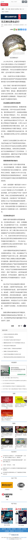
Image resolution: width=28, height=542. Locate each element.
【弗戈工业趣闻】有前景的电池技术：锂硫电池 (21, 447)
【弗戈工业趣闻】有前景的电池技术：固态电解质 (7, 447)
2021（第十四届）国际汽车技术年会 (10, 377)
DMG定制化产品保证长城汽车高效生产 (12, 340)
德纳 (9, 9)
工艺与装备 (21, 525)
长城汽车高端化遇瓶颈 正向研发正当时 (12, 354)
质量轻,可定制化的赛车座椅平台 (11, 351)
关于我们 (9, 529)
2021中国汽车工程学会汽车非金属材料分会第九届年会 (14, 380)
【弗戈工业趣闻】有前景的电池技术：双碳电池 (21, 435)
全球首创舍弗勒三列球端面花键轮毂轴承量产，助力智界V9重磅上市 (14, 460)
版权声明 (4, 529)
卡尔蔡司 (6, 11)
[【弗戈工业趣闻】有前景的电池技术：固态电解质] (7, 441)
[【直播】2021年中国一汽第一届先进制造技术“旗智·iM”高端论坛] (7, 413)
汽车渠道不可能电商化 (9, 337)
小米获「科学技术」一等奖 (9, 464)
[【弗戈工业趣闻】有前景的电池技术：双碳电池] (21, 429)
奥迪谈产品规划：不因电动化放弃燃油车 (13, 348)
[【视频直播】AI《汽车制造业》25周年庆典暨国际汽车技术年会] (21, 399)
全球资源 (24, 529)
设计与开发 (7, 525)
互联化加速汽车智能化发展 (10, 345)
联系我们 (14, 529)
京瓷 (3, 11)
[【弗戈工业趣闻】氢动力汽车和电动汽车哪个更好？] (7, 429)
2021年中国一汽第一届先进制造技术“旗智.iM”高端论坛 (14, 388)
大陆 (6, 9)
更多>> (2, 393)
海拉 (21, 9)
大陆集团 (7, 489)
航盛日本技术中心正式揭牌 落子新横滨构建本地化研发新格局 (14, 469)
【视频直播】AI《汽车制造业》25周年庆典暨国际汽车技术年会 (21, 405)
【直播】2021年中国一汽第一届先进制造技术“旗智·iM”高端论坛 (7, 418)
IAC (23, 9)
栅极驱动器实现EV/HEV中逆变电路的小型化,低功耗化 (15, 342)
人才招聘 (19, 529)
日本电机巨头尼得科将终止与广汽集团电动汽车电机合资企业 (14, 473)
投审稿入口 (4, 4)
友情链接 (7, 531)
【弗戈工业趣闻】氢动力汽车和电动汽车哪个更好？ (7, 435)
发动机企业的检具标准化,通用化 (11, 334)
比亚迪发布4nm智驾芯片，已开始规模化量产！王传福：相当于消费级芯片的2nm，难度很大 (14, 456)
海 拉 (21, 489)
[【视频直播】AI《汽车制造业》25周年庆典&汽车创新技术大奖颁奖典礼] (7, 399)
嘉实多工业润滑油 (15, 9)
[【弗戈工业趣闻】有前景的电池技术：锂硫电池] (21, 441)
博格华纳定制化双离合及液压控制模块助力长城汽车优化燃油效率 (15, 357)
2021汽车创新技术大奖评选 (8, 383)
